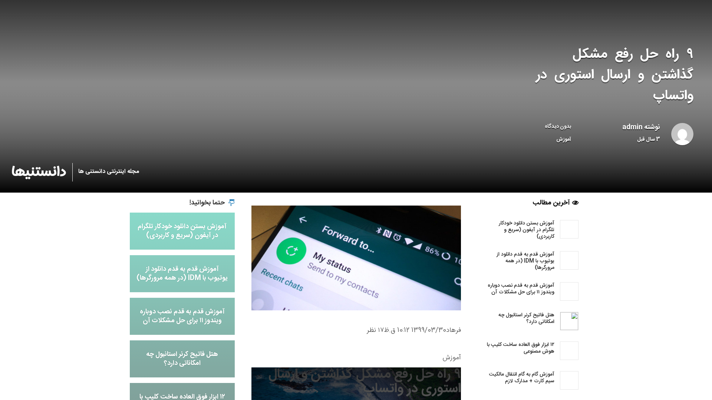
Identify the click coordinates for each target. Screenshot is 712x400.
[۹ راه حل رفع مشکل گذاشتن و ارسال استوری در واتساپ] (356, 258)
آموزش (563, 139)
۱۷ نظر (375, 330)
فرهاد (453, 330)
